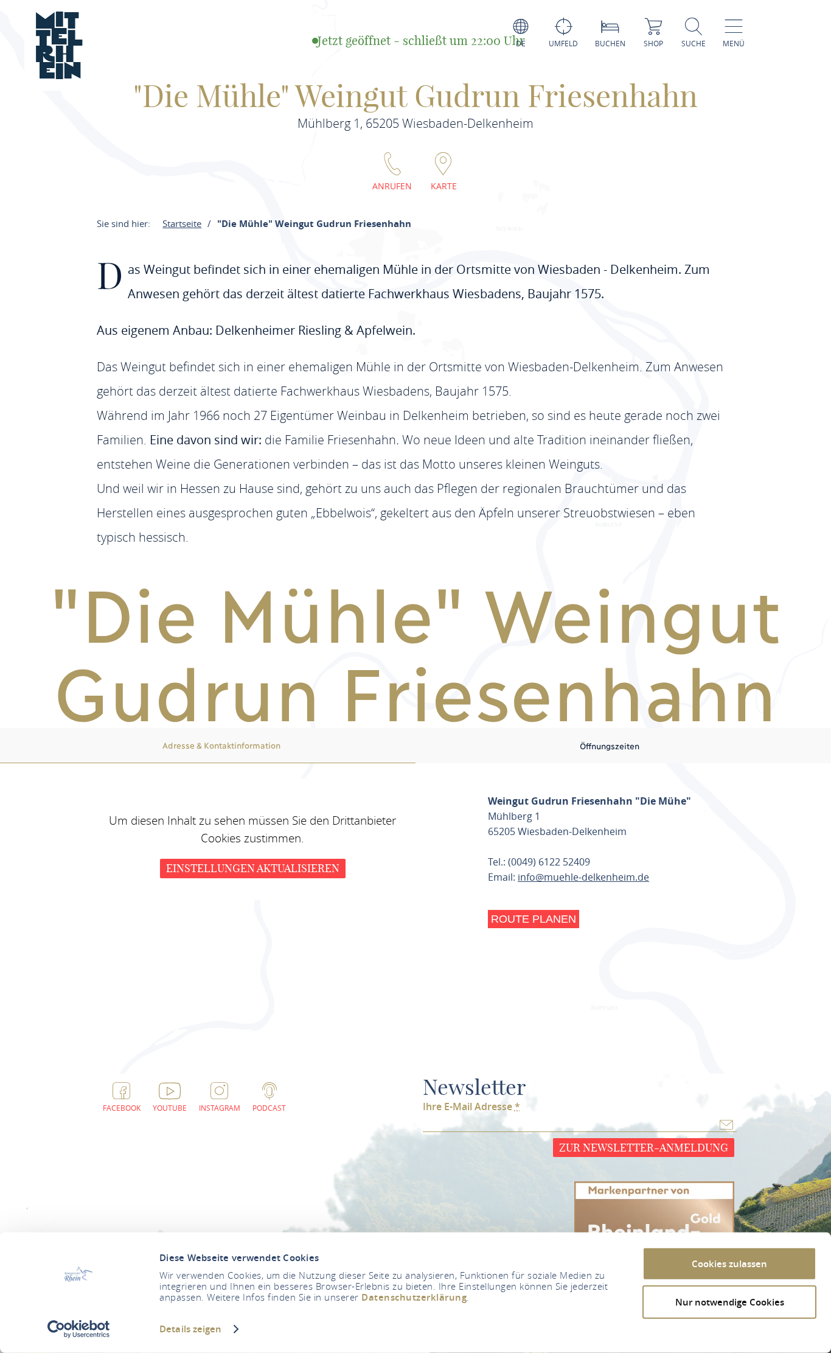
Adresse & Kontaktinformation (221, 745)
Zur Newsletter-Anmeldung (643, 1148)
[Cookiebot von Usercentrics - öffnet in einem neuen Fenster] (79, 1329)
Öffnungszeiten (609, 745)
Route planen (533, 919)
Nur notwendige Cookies (729, 1301)
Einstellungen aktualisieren (252, 868)
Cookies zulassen (729, 1263)
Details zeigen (190, 1329)
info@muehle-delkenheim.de (583, 877)
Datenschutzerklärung (414, 1297)
